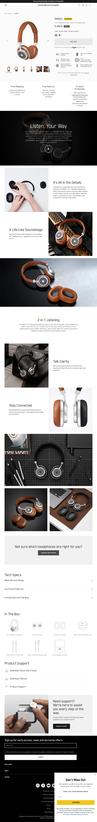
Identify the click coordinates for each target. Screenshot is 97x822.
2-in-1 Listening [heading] (49, 320)
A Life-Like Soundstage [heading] (25, 230)
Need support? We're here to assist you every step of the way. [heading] (68, 707)
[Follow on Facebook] (43, 785)
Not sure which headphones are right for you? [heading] (48, 547)
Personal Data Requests (48, 801)
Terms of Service (82, 814)
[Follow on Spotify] (54, 785)
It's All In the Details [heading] (67, 183)
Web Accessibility (49, 798)
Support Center (61, 726)
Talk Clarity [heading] (61, 361)
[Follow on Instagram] (38, 785)
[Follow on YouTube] (48, 785)
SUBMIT (40, 757)
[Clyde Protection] (84, 47)
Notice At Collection (48, 794)
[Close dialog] (95, 774)
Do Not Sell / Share (48, 791)
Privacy (48, 805)
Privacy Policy (70, 814)
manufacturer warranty (80, 95)
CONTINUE (76, 802)
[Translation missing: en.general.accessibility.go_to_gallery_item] (9, 69)
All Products (8, 13)
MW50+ (17, 13)
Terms (48, 808)
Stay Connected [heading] (20, 405)
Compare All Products (48, 553)
